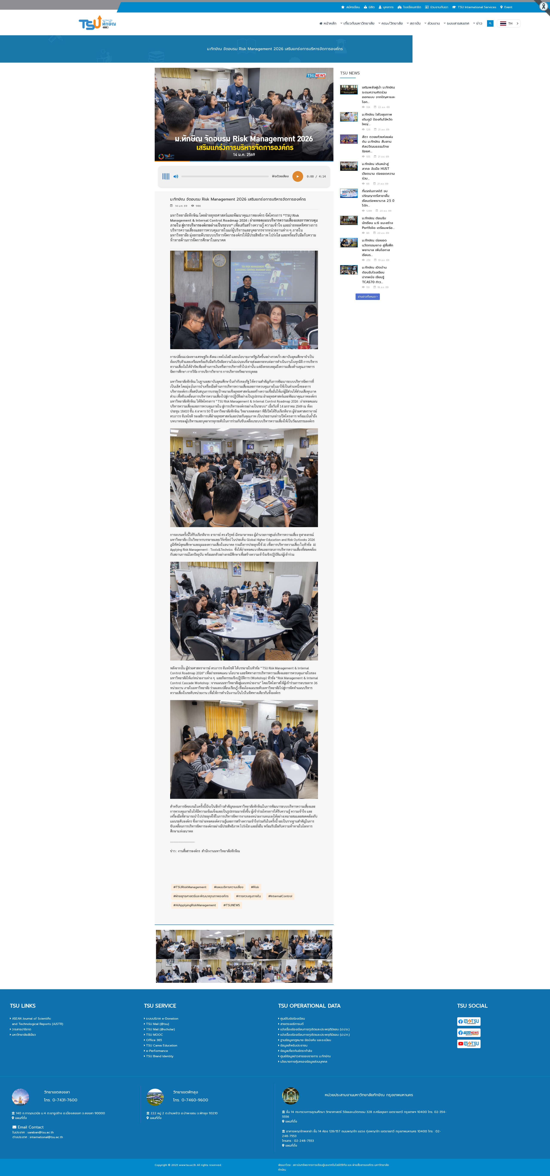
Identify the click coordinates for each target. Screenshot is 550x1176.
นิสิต (372, 7)
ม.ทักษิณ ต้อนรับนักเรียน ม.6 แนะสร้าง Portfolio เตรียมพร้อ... (378, 223)
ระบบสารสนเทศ (457, 23)
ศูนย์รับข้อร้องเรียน (292, 1018)
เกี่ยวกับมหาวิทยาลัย (358, 23)
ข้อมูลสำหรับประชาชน (293, 1045)
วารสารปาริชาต (21, 1029)
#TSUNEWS (231, 905)
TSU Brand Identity (159, 1056)
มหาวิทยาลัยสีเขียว (23, 1034)
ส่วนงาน (433, 23)
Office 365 (153, 1040)
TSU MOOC (154, 1034)
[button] (509, 23)
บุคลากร (388, 7)
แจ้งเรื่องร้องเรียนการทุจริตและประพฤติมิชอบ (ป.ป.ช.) (314, 1029)
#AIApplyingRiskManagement (194, 905)
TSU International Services (477, 7)
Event (508, 7)
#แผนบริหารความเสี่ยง (228, 887)
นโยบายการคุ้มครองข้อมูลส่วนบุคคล (303, 1061)
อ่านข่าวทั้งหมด (367, 297)
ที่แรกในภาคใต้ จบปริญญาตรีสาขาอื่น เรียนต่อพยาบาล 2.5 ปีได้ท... (378, 198)
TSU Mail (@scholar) (160, 1029)
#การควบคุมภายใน (248, 896)
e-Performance (156, 1051)
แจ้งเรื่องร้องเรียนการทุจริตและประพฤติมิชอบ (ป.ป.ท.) (314, 1034)
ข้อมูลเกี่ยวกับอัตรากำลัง (295, 1051)
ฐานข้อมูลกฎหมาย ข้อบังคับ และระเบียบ (305, 1040)
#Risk (255, 887)
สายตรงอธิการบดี (291, 1024)
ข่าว (478, 23)
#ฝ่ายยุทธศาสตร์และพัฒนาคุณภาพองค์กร (201, 896)
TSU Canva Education (161, 1045)
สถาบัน (414, 23)
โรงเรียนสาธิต (412, 7)
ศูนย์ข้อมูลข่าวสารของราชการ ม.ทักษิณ (305, 1056)
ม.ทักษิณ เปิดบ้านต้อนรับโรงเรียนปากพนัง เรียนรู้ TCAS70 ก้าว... (374, 274)
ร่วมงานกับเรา (439, 7)
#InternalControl (280, 896)
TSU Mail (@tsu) (157, 1024)
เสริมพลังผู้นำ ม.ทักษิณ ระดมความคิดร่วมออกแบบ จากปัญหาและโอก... (378, 94)
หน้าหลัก (329, 23)
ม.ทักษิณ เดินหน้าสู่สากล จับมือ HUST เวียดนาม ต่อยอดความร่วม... (378, 171)
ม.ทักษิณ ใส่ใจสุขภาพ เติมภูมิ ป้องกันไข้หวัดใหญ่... (377, 119)
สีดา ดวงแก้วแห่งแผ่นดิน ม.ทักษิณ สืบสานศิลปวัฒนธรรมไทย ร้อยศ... (377, 144)
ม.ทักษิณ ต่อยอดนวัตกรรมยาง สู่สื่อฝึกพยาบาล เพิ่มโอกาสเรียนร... (377, 247)
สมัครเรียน (353, 7)
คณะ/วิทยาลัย (391, 23)
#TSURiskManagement (189, 887)
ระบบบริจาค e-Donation (161, 1018)
